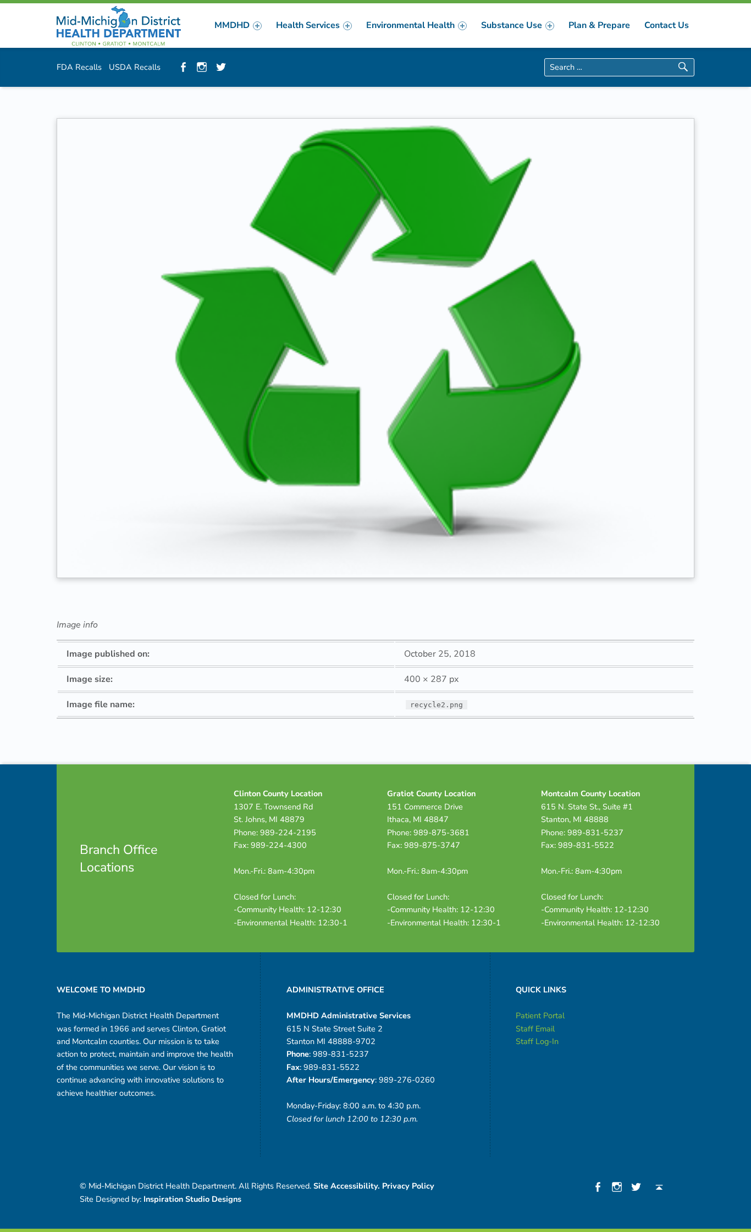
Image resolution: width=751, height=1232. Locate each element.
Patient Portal (540, 1015)
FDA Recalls (79, 67)
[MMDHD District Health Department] (119, 25)
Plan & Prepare (599, 25)
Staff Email (535, 1028)
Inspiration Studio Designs (192, 1199)
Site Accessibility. (346, 1185)
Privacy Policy (408, 1185)
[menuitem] (238, 25)
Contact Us (666, 25)
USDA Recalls (135, 67)
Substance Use (511, 25)
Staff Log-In (537, 1041)
